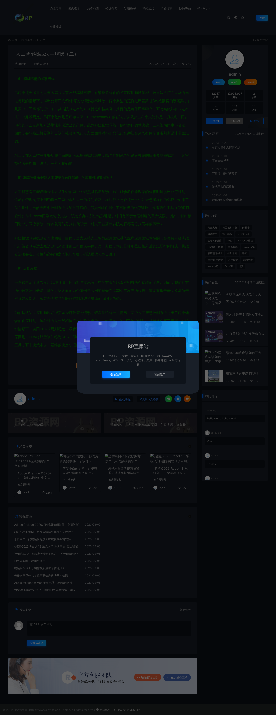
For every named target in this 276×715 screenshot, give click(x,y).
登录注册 (116, 374)
